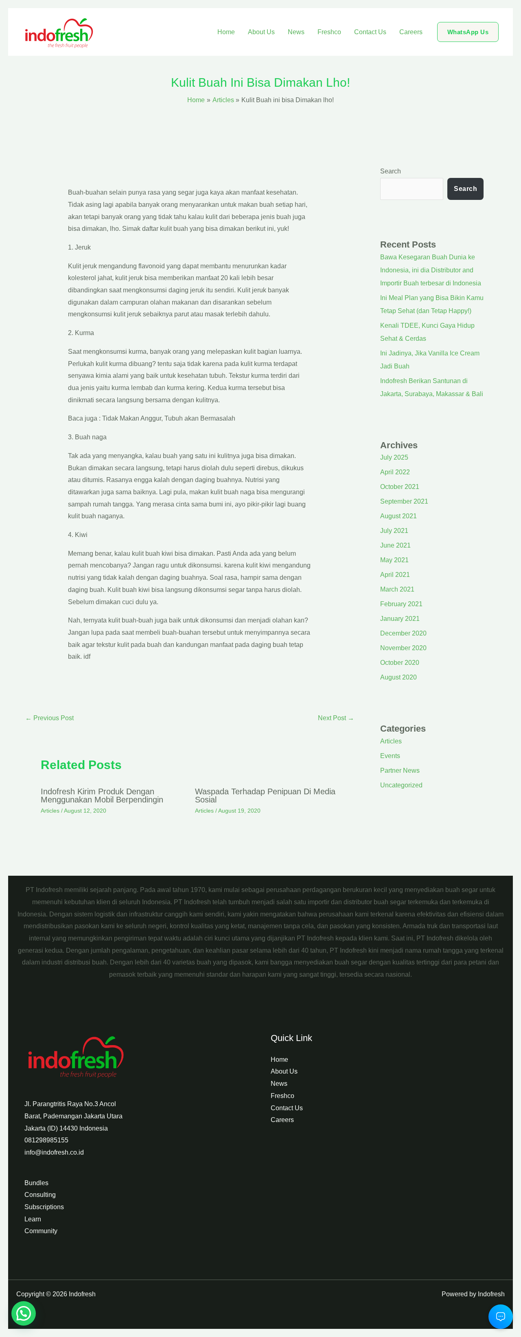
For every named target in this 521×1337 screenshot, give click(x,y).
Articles (50, 810)
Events (390, 755)
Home (226, 31)
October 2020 (399, 662)
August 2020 (398, 677)
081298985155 (46, 1140)
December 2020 (403, 633)
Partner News (400, 770)
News (296, 31)
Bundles (36, 1182)
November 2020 (403, 647)
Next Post (336, 718)
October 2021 (399, 486)
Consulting (40, 1194)
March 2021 (397, 589)
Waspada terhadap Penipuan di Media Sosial (265, 795)
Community (40, 1230)
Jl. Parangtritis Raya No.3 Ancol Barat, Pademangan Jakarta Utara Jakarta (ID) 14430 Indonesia (73, 1115)
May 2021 (394, 560)
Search (390, 171)
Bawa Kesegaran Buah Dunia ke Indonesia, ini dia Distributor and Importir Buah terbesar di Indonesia (430, 270)
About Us (261, 31)
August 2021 (398, 516)
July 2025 (394, 457)
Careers (410, 31)
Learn (32, 1219)
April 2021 (395, 574)
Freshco (329, 31)
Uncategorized (401, 785)
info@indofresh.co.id (54, 1152)
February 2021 (401, 604)
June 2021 (395, 545)
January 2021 (400, 618)
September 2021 (404, 501)
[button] (468, 32)
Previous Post (49, 718)
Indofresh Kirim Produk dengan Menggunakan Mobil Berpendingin (102, 795)
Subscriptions (44, 1206)
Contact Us (370, 31)
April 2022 (395, 472)
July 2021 (394, 530)
